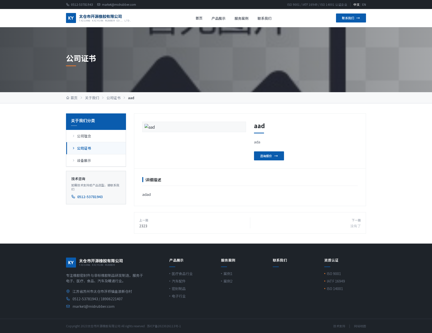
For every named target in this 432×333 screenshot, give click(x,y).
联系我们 (265, 18)
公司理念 (84, 135)
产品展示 (219, 18)
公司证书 (113, 97)
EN (364, 4)
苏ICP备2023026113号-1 (164, 326)
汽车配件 (179, 281)
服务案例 (241, 18)
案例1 (228, 273)
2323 (143, 225)
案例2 (228, 281)
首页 (199, 17)
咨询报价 (266, 156)
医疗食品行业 (182, 273)
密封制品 (179, 288)
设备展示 (84, 160)
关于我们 (92, 97)
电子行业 (179, 296)
